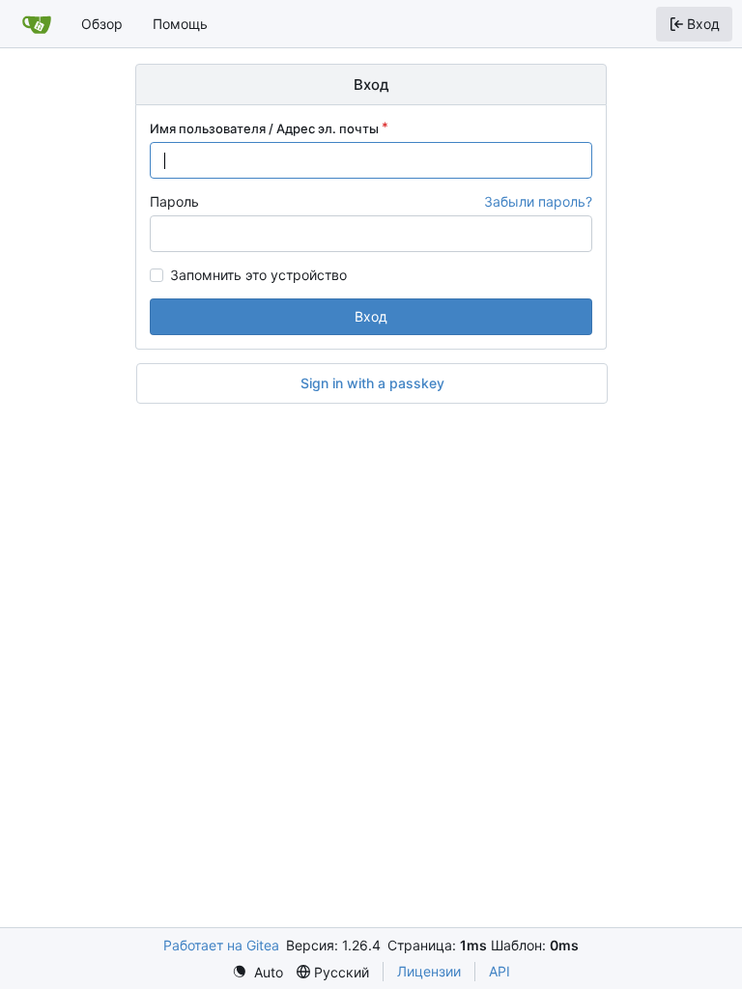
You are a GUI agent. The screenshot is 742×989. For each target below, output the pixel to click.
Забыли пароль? (538, 201)
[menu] (257, 972)
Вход (371, 316)
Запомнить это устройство (258, 275)
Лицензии (429, 971)
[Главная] (37, 24)
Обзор (102, 23)
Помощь (180, 23)
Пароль (174, 201)
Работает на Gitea (221, 945)
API (499, 971)
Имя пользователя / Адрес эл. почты (264, 128)
